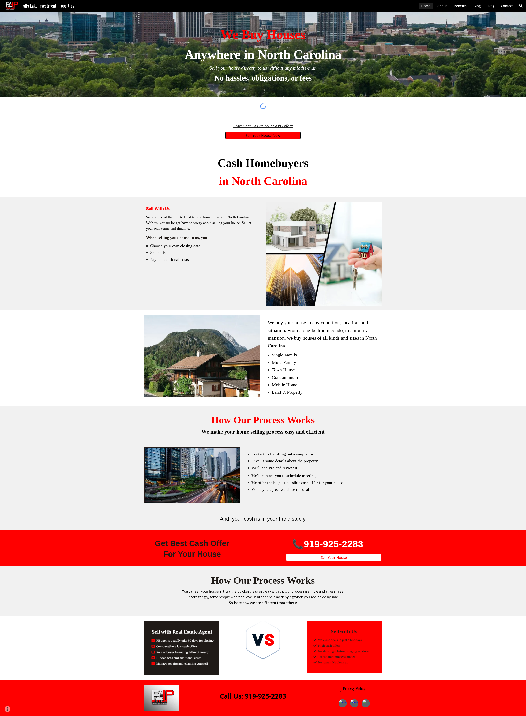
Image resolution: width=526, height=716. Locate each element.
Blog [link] (477, 5)
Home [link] (425, 5)
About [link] (442, 5)
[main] (263, 54)
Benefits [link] (460, 5)
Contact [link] (507, 5)
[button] (521, 6)
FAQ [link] (491, 5)
